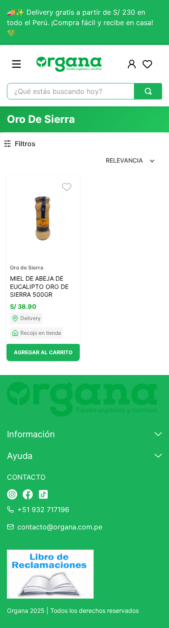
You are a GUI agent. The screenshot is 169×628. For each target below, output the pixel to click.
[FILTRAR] (21, 143)
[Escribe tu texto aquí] (12, 495)
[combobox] (84, 91)
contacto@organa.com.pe (59, 526)
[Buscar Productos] (148, 91)
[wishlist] (147, 64)
